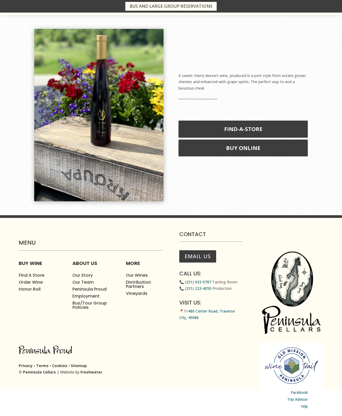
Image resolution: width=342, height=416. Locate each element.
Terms (42, 365)
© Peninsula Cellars (37, 372)
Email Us (198, 256)
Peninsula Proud (89, 289)
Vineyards (136, 293)
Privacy (26, 365)
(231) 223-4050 (197, 288)
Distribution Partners (138, 284)
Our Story (82, 275)
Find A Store (31, 275)
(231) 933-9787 (197, 281)
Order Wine (31, 282)
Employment (86, 296)
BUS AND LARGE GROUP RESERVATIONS (171, 6)
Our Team (83, 282)
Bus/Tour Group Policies (89, 305)
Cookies (59, 365)
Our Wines (137, 275)
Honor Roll (30, 289)
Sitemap (79, 365)
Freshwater (91, 372)
